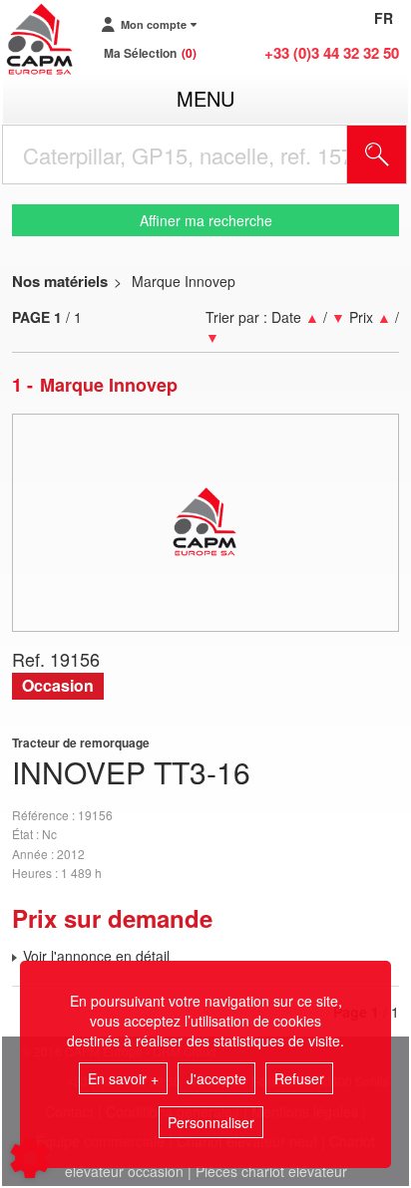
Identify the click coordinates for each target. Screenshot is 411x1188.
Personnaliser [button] (211, 1122)
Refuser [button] (299, 1078)
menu (205, 98)
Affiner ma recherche (206, 220)
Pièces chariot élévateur (271, 1171)
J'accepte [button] (216, 1078)
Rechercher (402, 154)
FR (383, 18)
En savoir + (123, 1078)
